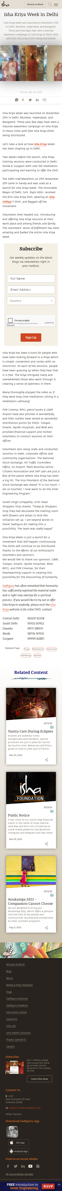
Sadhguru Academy (17, 1005)
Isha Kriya (40, 144)
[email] (44, 100)
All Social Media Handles (19, 1174)
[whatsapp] (16, 100)
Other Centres (14, 1114)
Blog (8, 971)
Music (9, 978)
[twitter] (30, 100)
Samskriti (11, 1019)
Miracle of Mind (15, 964)
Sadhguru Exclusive (17, 998)
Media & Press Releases (19, 985)
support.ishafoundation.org (24, 1108)
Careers (10, 1046)
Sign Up (30, 337)
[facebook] (23, 99)
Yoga (9, 992)
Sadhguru (8, 585)
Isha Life (11, 1026)
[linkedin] (37, 100)
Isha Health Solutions (18, 1033)
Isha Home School (16, 1012)
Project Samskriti (16, 1039)
